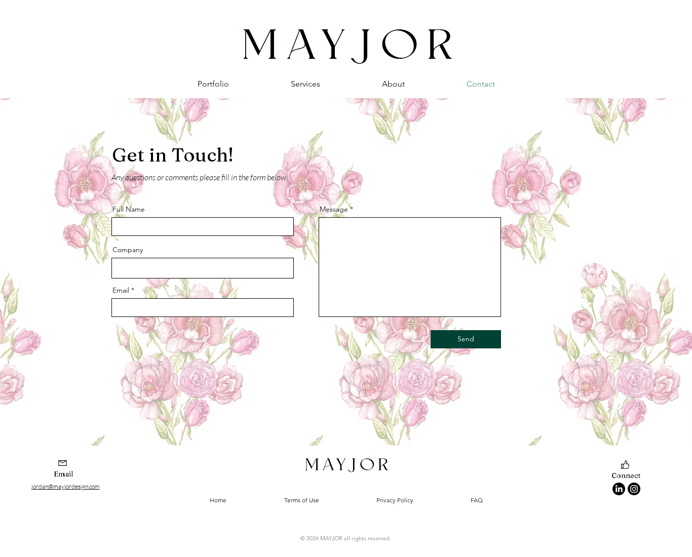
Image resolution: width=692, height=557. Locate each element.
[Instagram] (634, 489)
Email (120, 290)
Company (127, 249)
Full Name (128, 209)
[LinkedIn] (618, 489)
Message (334, 209)
